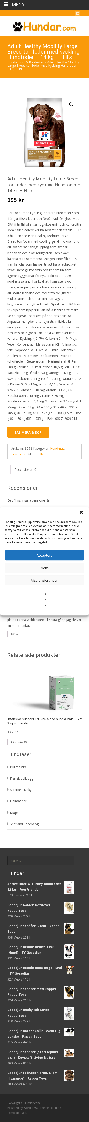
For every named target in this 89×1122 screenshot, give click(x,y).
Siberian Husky (20, 790)
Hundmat (57, 448)
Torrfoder (18, 454)
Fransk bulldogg (21, 778)
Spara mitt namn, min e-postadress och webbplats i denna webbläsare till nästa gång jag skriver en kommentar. (44, 619)
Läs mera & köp (28, 432)
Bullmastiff (18, 767)
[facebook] (77, 14)
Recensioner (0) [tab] (25, 469)
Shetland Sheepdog (24, 824)
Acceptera (44, 555)
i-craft (54, 1108)
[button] (81, 512)
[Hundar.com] (44, 25)
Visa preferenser (44, 580)
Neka (45, 568)
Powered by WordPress (23, 1108)
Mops (14, 812)
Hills (40, 454)
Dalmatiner (18, 801)
